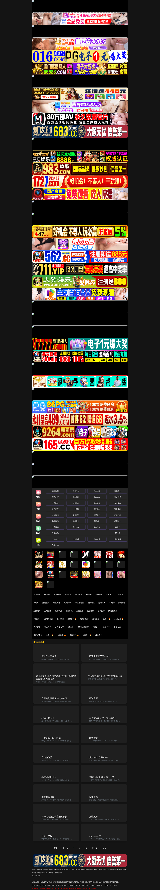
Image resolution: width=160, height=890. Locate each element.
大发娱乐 (37, 619)
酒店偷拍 (122, 602)
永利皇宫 (60, 619)
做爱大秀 (106, 627)
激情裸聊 (95, 619)
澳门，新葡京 (83, 627)
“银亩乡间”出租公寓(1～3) (101, 777)
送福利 (120, 594)
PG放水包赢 (79, 602)
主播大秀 (37, 611)
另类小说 (55, 545)
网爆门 (117, 527)
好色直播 (37, 627)
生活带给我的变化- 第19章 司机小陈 (105, 675)
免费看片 (95, 627)
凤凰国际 (67, 602)
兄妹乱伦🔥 (74, 635)
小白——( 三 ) (95, 836)
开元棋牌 (57, 594)
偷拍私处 (69, 611)
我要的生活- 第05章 (98, 757)
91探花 (76, 509)
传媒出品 (55, 533)
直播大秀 (117, 627)
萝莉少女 (117, 491)
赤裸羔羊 (93, 816)
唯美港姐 (97, 503)
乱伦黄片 (58, 611)
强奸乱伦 (76, 491)
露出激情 (76, 527)
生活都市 (55, 539)
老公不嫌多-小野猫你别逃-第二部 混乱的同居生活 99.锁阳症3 (56, 677)
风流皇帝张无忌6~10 (99, 656)
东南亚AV (117, 503)
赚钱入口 (98, 635)
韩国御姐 (76, 503)
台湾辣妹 (55, 503)
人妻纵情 (97, 539)
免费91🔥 (50, 635)
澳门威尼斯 (38, 635)
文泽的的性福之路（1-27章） (56, 698)
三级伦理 (55, 497)
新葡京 (36, 602)
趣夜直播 (79, 611)
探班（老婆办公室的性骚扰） (55, 816)
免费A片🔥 (61, 635)
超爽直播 (101, 602)
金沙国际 (70, 627)
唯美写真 (97, 527)
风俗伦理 (117, 539)
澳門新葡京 (48, 619)
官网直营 (68, 594)
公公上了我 (47, 836)
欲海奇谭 (93, 698)
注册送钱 (98, 594)
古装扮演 (55, 515)
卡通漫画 (55, 527)
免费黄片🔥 (87, 635)
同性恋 (117, 533)
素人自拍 (117, 497)
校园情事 (76, 539)
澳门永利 (78, 594)
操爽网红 (91, 602)
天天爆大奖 (59, 627)
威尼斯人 (37, 594)
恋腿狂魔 (117, 515)
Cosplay (97, 497)
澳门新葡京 (112, 611)
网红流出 (97, 509)
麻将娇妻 (93, 737)
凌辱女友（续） (49, 796)
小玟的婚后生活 (49, 777)
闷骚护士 (117, 521)
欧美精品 (97, 491)
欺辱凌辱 (55, 509)
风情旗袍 (55, 521)
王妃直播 (47, 611)
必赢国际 (56, 602)
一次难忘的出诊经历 (51, 737)
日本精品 (76, 497)
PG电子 (89, 594)
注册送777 (110, 594)
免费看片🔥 (72, 619)
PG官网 (47, 594)
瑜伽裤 (96, 521)
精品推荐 (55, 491)
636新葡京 (84, 619)
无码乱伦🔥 (119, 619)
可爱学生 (97, 515)
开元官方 (47, 627)
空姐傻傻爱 (47, 757)
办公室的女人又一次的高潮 (102, 718)
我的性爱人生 (48, 718)
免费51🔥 (107, 619)
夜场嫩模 (90, 611)
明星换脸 (76, 521)
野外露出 (117, 509)
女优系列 (76, 515)
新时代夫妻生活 (49, 656)
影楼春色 (93, 796)
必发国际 (101, 611)
